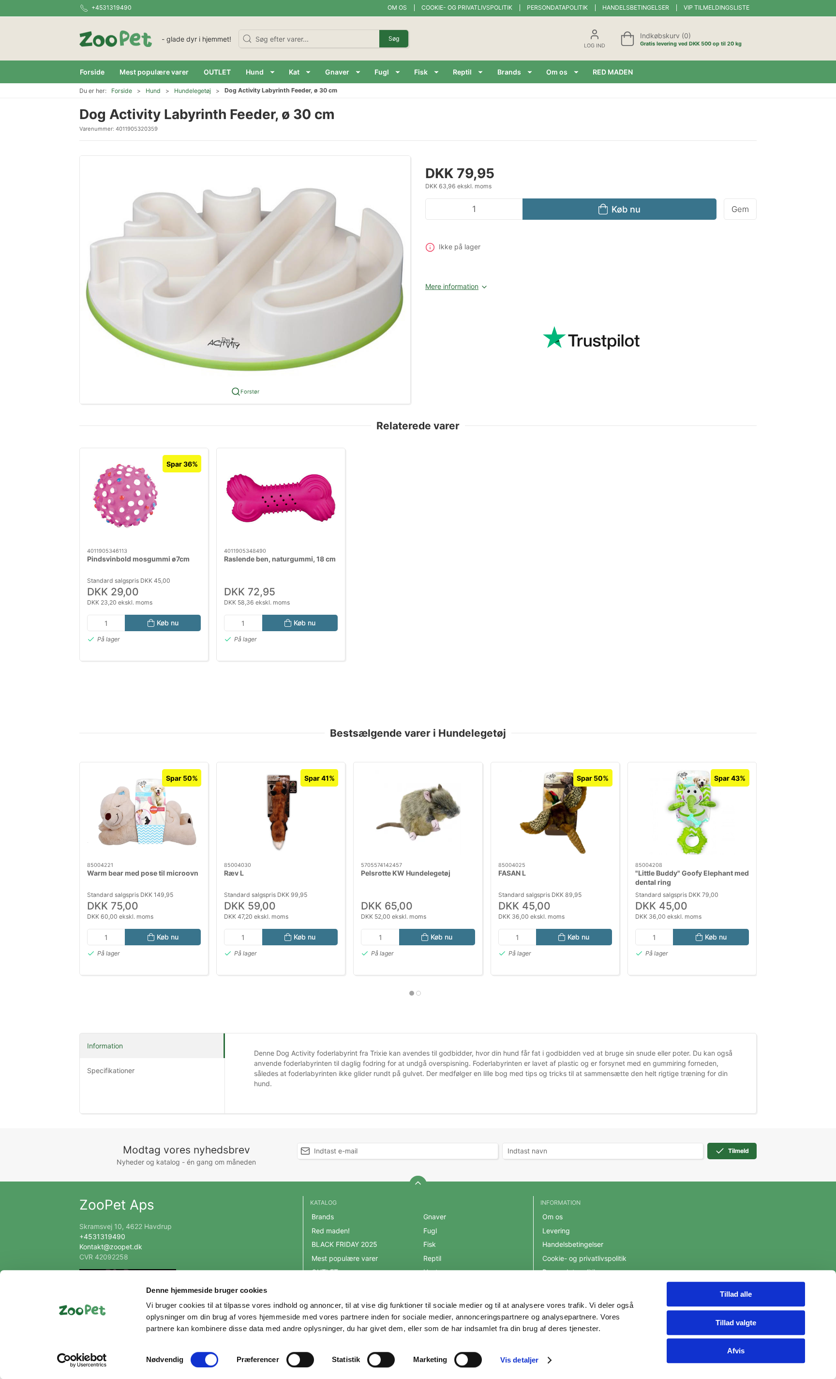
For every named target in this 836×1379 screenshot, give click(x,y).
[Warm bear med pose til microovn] (144, 812)
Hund (153, 90)
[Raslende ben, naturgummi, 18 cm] (281, 498)
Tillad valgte (736, 1322)
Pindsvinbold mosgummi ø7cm (138, 558)
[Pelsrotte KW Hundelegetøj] (418, 812)
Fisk (429, 1244)
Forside (121, 90)
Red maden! (331, 1231)
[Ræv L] (281, 812)
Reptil (432, 1258)
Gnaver (434, 1216)
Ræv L (234, 873)
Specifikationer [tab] (110, 1070)
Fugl (430, 1231)
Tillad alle (736, 1294)
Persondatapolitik (557, 7)
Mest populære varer (345, 1258)
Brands (323, 1216)
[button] (260, 72)
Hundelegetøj (192, 90)
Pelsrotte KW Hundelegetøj (405, 873)
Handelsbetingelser (635, 7)
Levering (556, 1231)
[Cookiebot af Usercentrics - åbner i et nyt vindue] (82, 1360)
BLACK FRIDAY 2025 (344, 1244)
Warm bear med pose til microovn (142, 873)
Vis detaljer (519, 1360)
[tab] (411, 993)
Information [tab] (105, 1046)
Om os (397, 7)
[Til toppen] (418, 1184)
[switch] (300, 1359)
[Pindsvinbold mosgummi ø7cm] (144, 498)
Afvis (736, 1351)
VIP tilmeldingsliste (716, 7)
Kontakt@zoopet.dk (110, 1247)
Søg (393, 38)
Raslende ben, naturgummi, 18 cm (280, 558)
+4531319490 (102, 1236)
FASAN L (512, 873)
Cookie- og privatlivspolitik (466, 7)
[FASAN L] (555, 812)
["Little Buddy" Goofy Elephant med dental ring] (692, 812)
